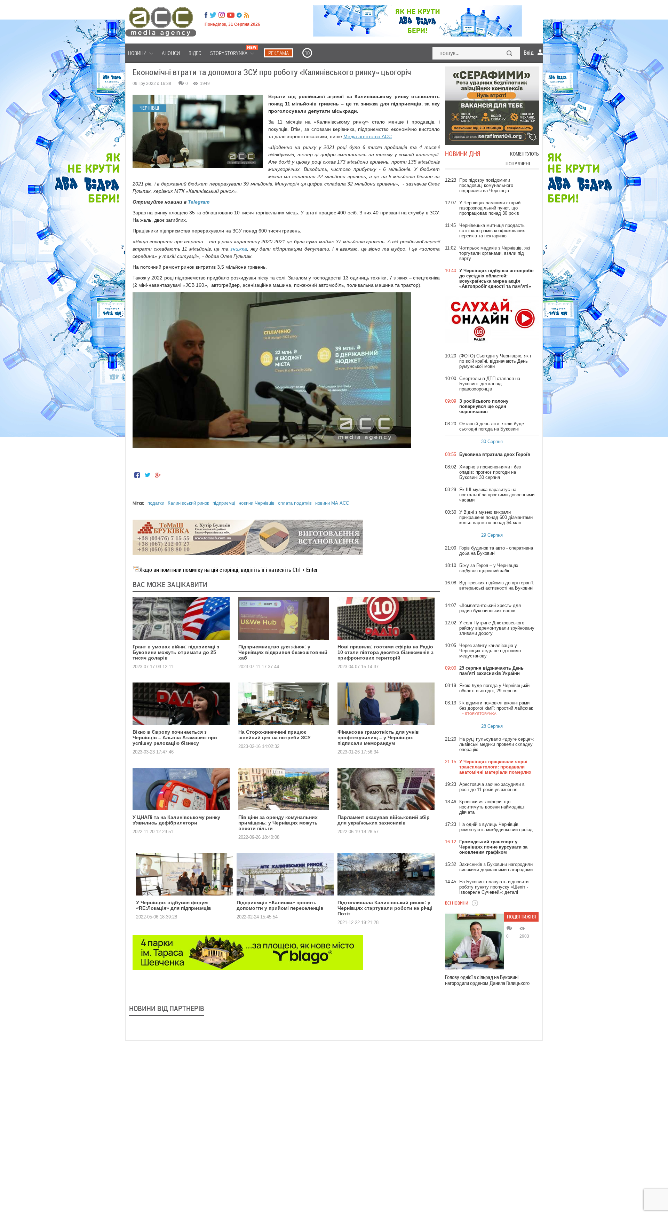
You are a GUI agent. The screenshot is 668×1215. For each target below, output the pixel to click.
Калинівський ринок (188, 503)
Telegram (198, 202)
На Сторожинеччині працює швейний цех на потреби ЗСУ (274, 734)
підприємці (224, 503)
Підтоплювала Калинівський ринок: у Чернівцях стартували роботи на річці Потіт (384, 908)
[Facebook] (206, 15)
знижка (238, 249)
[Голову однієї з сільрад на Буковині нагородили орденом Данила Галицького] (474, 941)
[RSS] (246, 15)
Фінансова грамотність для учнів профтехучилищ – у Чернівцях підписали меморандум (378, 737)
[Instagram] (222, 15)
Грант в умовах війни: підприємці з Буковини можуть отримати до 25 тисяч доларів (176, 652)
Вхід (529, 52)
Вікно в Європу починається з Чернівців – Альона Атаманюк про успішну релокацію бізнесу (175, 737)
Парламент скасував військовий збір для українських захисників (383, 820)
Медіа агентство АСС (367, 136)
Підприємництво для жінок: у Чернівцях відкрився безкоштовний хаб (282, 652)
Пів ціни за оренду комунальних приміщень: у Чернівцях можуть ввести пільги (278, 822)
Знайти (509, 53)
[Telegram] (239, 15)
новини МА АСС (332, 503)
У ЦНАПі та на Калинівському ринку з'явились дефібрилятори (176, 820)
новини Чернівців (257, 503)
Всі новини (456, 903)
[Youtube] (230, 15)
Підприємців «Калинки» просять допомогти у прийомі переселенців (280, 905)
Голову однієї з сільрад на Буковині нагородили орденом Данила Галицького (487, 980)
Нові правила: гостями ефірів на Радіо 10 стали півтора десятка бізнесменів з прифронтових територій (385, 652)
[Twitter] (212, 15)
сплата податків (295, 503)
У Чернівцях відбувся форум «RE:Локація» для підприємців (173, 905)
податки (156, 503)
